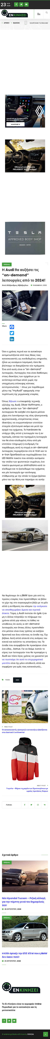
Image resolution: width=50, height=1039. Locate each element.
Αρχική (6, 23)
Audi (17, 680)
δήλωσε (13, 401)
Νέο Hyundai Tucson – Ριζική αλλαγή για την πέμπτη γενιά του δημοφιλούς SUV (23, 902)
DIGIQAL (30, 1034)
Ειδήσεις (16, 23)
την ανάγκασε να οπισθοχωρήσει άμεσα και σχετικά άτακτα (24, 610)
